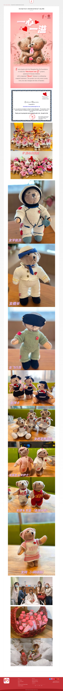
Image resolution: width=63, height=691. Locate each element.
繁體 (41, 685)
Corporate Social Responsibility (23, 684)
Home (19, 678)
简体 (39, 685)
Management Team (35, 681)
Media (19, 682)
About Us (33, 678)
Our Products (20, 680)
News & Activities (8, 4)
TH (37, 685)
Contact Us (33, 682)
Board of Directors (35, 680)
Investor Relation (20, 685)
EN (35, 685)
